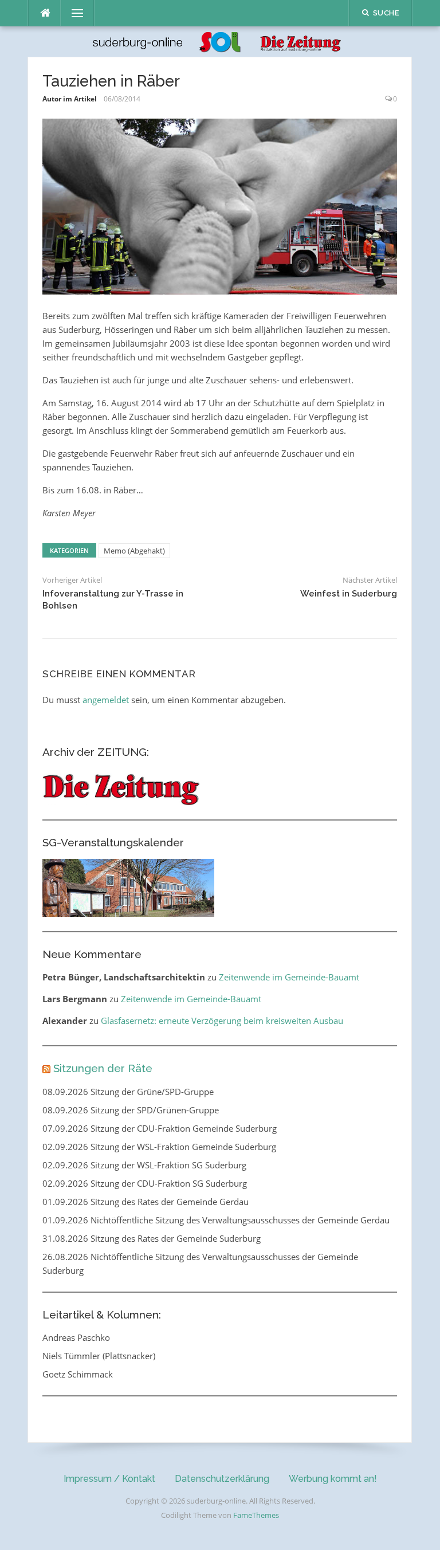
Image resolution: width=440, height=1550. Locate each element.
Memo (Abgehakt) (134, 551)
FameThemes (256, 1515)
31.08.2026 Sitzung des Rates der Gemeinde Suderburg (151, 1238)
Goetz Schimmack (77, 1374)
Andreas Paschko (76, 1337)
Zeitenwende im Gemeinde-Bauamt (289, 977)
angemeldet (105, 699)
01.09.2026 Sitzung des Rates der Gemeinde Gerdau (145, 1201)
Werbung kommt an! (333, 1478)
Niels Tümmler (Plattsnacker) (98, 1355)
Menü (72, 13)
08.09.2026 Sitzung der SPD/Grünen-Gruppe (130, 1110)
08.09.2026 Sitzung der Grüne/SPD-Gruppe (128, 1091)
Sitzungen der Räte (102, 1068)
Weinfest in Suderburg (348, 593)
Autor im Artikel (69, 99)
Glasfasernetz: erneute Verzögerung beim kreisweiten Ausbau (222, 1020)
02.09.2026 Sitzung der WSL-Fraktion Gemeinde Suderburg (159, 1146)
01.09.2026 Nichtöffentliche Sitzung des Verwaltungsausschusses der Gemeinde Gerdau (216, 1220)
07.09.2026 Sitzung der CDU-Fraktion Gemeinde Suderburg (159, 1128)
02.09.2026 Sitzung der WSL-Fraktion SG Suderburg (144, 1165)
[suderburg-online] (220, 40)
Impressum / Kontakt (109, 1478)
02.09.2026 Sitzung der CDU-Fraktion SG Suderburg (144, 1183)
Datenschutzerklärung (222, 1478)
